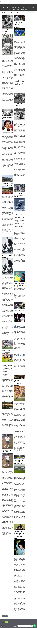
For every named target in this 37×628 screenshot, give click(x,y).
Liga (11, 334)
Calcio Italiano (8, 427)
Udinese (19, 7)
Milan (29, 5)
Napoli (9, 5)
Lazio (22, 5)
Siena (18, 9)
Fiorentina (14, 5)
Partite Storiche (22, 611)
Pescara (26, 9)
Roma (26, 5)
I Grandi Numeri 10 (19, 296)
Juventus (4, 5)
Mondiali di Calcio (19, 179)
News (16, 2)
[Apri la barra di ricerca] (35, 2)
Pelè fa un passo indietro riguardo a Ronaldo (19, 285)
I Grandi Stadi (5, 231)
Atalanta (8, 7)
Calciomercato (22, 2)
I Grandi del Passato (20, 265)
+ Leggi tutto (5, 615)
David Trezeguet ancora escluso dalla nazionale (19, 312)
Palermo (32, 7)
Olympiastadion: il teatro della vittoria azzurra (19, 462)
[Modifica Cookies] (2, 626)
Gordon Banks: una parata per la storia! (19, 195)
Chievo (14, 9)
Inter (18, 5)
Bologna (22, 9)
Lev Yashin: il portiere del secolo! (18, 105)
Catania (4, 7)
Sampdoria (14, 7)
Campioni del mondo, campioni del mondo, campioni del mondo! (19, 535)
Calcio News (19, 295)
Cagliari (23, 7)
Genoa (10, 9)
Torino (28, 7)
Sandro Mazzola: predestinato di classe (7, 31)
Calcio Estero (5, 334)
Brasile (16, 265)
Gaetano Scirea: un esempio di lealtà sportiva (7, 352)
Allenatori (30, 2)
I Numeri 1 (8, 334)
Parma (33, 5)
